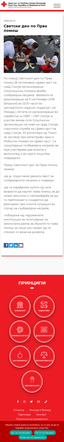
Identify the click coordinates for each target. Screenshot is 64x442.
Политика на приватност (33, 437)
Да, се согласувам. (21, 432)
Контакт (41, 414)
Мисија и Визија (40, 410)
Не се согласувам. (44, 432)
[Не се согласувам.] (60, 431)
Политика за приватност (32, 419)
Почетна (18, 410)
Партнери (24, 414)
